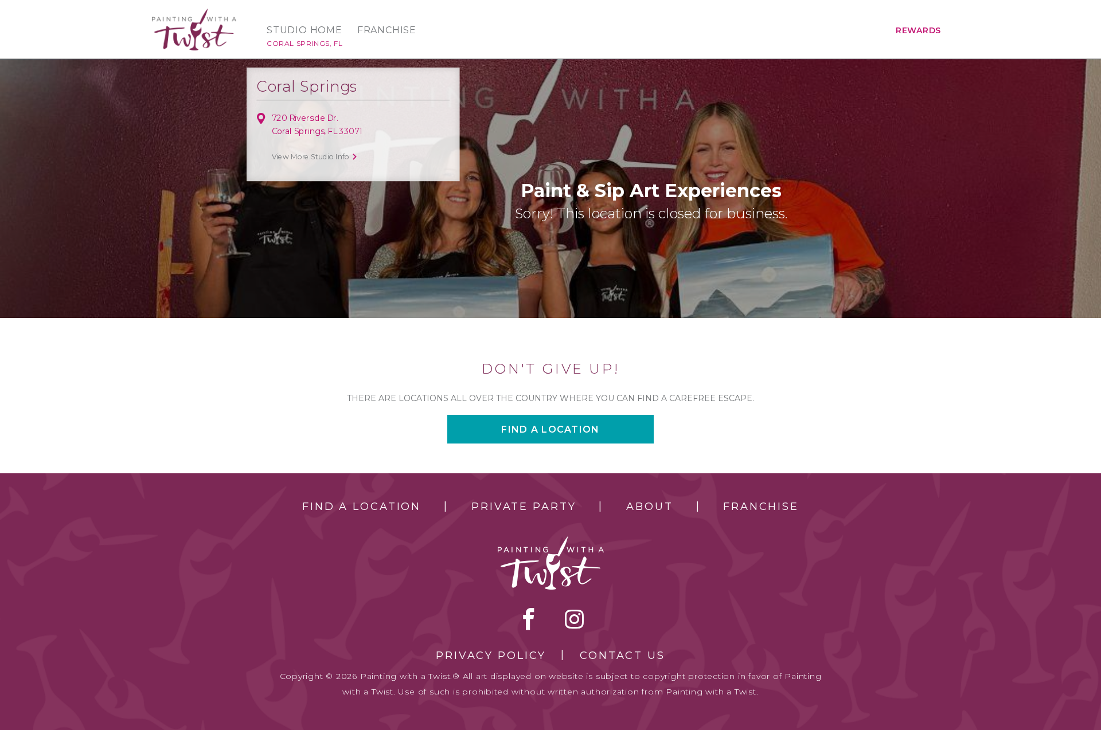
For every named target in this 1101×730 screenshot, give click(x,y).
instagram (574, 619)
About (649, 506)
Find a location (550, 429)
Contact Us (622, 655)
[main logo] (194, 13)
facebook (529, 619)
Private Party (523, 506)
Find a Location (361, 506)
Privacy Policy (491, 655)
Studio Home (304, 30)
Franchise (386, 30)
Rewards (918, 30)
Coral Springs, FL (304, 43)
